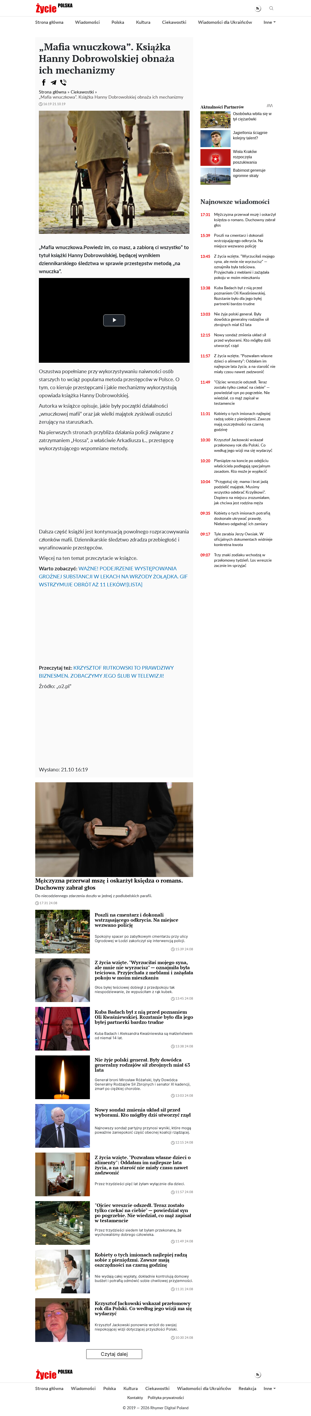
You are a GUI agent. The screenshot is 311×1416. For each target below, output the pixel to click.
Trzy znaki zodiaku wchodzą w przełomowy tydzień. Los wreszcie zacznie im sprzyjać (243, 560)
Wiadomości (87, 22)
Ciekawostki (174, 22)
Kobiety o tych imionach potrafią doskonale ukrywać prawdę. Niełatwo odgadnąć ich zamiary (242, 518)
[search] (271, 8)
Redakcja (247, 1389)
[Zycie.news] (54, 8)
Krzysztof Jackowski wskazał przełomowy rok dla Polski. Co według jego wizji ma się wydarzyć (243, 445)
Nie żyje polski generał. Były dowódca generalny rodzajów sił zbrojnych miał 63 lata (241, 319)
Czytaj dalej (114, 1354)
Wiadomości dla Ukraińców (225, 22)
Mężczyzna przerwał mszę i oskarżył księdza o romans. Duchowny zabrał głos (245, 220)
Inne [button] (268, 22)
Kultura (143, 22)
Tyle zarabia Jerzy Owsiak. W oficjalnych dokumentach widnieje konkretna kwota (243, 539)
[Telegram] (53, 82)
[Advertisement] (114, 489)
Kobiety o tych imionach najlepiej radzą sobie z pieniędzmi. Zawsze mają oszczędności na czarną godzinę (242, 422)
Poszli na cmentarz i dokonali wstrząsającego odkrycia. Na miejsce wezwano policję (238, 241)
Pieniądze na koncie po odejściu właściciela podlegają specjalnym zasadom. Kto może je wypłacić (242, 466)
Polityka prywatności (166, 1398)
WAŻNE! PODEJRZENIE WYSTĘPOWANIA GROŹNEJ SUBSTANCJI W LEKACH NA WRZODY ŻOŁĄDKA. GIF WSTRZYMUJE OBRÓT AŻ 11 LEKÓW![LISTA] (113, 576)
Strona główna (49, 22)
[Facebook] (44, 82)
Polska (118, 22)
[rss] (258, 8)
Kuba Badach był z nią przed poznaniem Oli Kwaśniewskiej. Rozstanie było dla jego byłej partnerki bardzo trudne (240, 296)
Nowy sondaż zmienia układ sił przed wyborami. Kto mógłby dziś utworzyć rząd (242, 340)
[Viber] (63, 82)
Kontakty (135, 1398)
